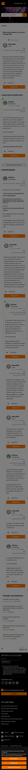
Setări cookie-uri (14, 758)
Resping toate (14, 763)
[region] (14, 758)
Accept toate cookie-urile (14, 767)
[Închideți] (26, 748)
